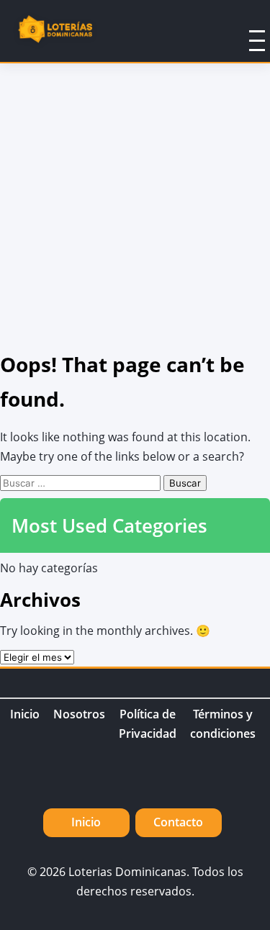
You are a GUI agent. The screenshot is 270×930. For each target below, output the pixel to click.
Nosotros (79, 714)
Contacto (178, 822)
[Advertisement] (135, 205)
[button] (238, 30)
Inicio (25, 714)
